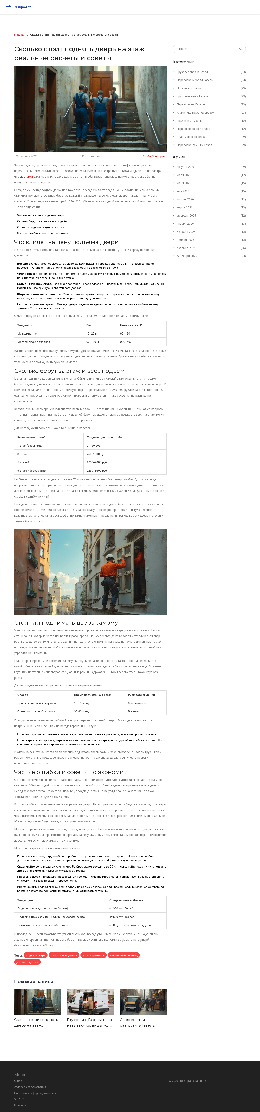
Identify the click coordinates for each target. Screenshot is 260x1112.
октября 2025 (211, 248)
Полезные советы (211, 88)
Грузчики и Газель (211, 120)
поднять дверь (35, 955)
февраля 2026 (211, 215)
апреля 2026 (211, 199)
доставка (26, 176)
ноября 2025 (211, 240)
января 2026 (211, 223)
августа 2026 (211, 167)
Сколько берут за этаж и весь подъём (42, 221)
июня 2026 (211, 183)
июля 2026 (211, 175)
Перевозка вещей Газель (211, 129)
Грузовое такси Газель (211, 96)
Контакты (20, 1105)
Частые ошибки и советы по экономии (42, 233)
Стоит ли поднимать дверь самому (40, 227)
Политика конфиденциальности (35, 1093)
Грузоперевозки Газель (211, 72)
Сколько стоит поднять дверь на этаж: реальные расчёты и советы (36, 1023)
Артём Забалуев (154, 156)
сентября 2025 (211, 256)
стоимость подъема (64, 955)
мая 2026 (211, 191)
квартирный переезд (124, 955)
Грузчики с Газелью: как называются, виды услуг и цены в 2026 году (90, 1023)
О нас (18, 1081)
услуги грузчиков (94, 955)
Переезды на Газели (211, 104)
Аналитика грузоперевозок (211, 112)
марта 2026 (211, 207)
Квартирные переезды (211, 137)
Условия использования (30, 1087)
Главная (19, 34)
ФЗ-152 (19, 1099)
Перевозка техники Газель (211, 145)
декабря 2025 (211, 232)
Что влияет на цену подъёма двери (41, 215)
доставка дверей (27, 962)
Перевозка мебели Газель (211, 80)
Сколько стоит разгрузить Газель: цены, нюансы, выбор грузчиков (140, 1023)
